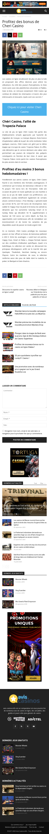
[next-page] (7, 377)
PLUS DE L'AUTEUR (29, 305)
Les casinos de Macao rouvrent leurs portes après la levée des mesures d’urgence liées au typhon (30, 522)
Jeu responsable (31, 825)
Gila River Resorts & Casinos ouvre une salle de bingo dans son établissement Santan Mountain (29, 557)
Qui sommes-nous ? (17, 825)
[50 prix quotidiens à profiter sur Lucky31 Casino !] (8, 358)
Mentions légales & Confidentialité (16, 827)
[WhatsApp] (20, 35)
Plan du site (33, 827)
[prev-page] (3, 377)
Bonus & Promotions (24, 16)
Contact (41, 827)
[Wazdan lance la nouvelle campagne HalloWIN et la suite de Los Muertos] (8, 314)
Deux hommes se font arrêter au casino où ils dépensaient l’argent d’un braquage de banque (24, 508)
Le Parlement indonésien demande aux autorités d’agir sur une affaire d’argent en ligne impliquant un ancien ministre (29, 535)
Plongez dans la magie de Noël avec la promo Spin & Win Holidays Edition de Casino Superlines (30, 336)
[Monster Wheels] (8, 582)
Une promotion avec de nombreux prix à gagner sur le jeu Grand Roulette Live (29, 369)
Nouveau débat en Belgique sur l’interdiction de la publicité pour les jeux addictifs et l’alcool (36, 293)
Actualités (12, 16)
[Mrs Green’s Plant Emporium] (8, 604)
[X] (10, 35)
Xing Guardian (20, 590)
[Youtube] (33, 726)
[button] (4, 11)
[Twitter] (27, 726)
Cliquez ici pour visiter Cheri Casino (24, 109)
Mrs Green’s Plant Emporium (25, 601)
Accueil (4, 16)
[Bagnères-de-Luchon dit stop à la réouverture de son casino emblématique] (6, 547)
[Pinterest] (15, 35)
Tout (35, 483)
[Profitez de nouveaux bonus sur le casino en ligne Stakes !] (8, 347)
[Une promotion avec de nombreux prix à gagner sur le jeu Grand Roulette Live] (8, 369)
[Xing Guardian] (8, 593)
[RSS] (21, 726)
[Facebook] (4, 35)
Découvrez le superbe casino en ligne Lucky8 (13, 291)
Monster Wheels (21, 579)
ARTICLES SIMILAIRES (11, 305)
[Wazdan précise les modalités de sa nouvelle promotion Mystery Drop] (8, 325)
